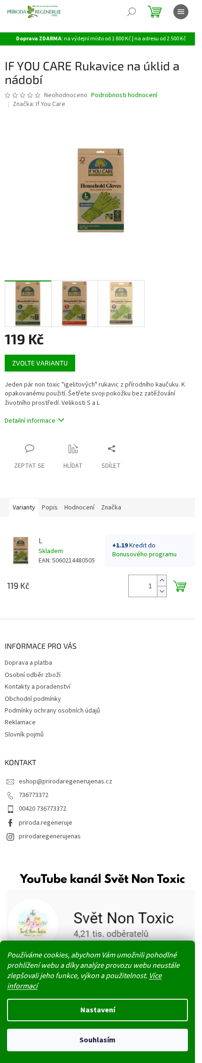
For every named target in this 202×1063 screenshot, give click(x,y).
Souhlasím (97, 1040)
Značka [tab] (111, 507)
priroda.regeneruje (45, 823)
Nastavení (97, 1010)
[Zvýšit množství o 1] (161, 580)
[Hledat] (131, 11)
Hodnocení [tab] (79, 507)
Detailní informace (30, 420)
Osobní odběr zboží (33, 675)
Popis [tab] (50, 507)
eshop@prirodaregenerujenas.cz (65, 781)
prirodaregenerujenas (50, 836)
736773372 (33, 795)
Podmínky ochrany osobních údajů (52, 710)
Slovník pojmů (24, 734)
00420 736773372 (42, 808)
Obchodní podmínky (33, 699)
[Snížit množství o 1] (161, 591)
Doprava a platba (28, 663)
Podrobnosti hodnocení (124, 95)
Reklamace (20, 722)
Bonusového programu (144, 554)
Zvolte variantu (40, 363)
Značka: (39, 104)
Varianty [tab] (24, 507)
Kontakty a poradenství (37, 686)
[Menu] (180, 11)
